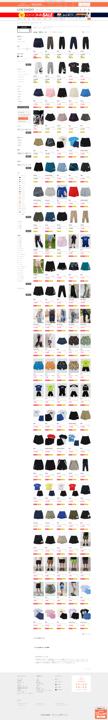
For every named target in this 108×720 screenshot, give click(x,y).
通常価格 (19, 39)
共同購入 (19, 145)
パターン (23, 210)
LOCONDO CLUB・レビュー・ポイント (44, 690)
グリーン (23, 185)
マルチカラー (24, 208)
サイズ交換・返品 (39, 683)
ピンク (22, 200)
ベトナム (21, 274)
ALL (19, 29)
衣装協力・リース (20, 685)
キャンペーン (84, 4)
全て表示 (21, 56)
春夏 (20, 226)
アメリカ (21, 248)
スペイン (21, 258)
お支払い (38, 680)
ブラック (23, 177)
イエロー (23, 195)
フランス (21, 272)
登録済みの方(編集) (21, 121)
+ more (19, 104)
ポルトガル (21, 276)
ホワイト (23, 175)
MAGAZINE (59, 689)
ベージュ (23, 183)
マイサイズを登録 (23, 118)
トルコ (20, 264)
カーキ (22, 187)
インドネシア (22, 254)
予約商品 (19, 142)
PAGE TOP (87, 669)
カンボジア (21, 256)
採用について (20, 682)
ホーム (18, 22)
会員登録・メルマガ (40, 688)
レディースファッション (22, 703)
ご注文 (37, 679)
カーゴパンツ (21, 79)
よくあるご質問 (75, 9)
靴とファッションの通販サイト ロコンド (26, 10)
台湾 (20, 244)
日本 (20, 240)
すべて (20, 224)
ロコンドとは (20, 679)
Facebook (59, 681)
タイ (20, 260)
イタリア (21, 250)
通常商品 (19, 140)
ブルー (22, 189)
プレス (18, 683)
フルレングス (21, 76)
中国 (20, 246)
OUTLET (40, 9)
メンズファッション (21, 705)
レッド (22, 202)
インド (20, 252)
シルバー (23, 206)
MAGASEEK (57, 9)
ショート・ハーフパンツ (23, 74)
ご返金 (37, 685)
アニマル (23, 212)
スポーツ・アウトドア (59, 703)
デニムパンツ (21, 81)
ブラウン (23, 181)
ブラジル (21, 270)
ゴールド (23, 204)
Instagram (59, 687)
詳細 (64, 1)
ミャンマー (21, 278)
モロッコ (21, 280)
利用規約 (19, 690)
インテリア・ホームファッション (61, 705)
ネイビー (23, 191)
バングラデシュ (22, 266)
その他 (22, 214)
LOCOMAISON (49, 9)
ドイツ (20, 262)
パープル (23, 193)
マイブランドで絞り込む (23, 107)
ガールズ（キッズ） (40, 703)
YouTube (59, 684)
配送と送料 (38, 682)
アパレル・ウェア (34, 22)
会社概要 (19, 680)
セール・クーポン (21, 41)
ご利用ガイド (69, 9)
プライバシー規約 (20, 691)
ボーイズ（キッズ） (25, 22)
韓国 (20, 242)
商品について (39, 687)
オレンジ (23, 197)
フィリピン (21, 268)
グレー (22, 179)
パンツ (41, 22)
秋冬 (20, 228)
